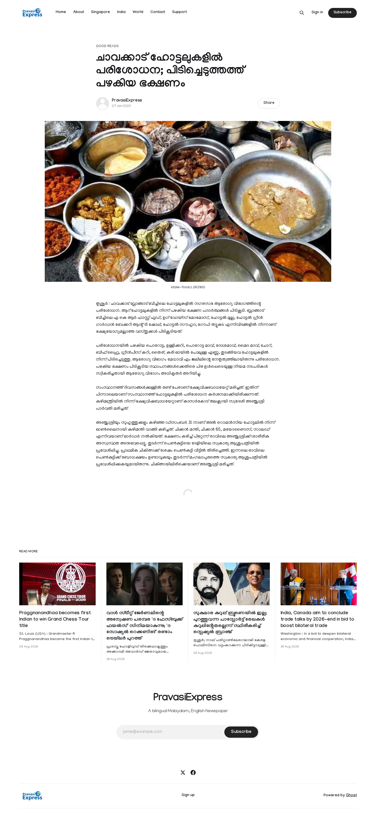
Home (61, 12)
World (138, 12)
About (78, 12)
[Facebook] (193, 772)
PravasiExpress (127, 100)
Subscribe (342, 12)
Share (268, 103)
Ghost (351, 795)
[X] (182, 772)
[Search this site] (302, 13)
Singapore (100, 12)
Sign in (317, 12)
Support (179, 12)
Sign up (188, 795)
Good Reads (107, 46)
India (121, 12)
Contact (157, 12)
